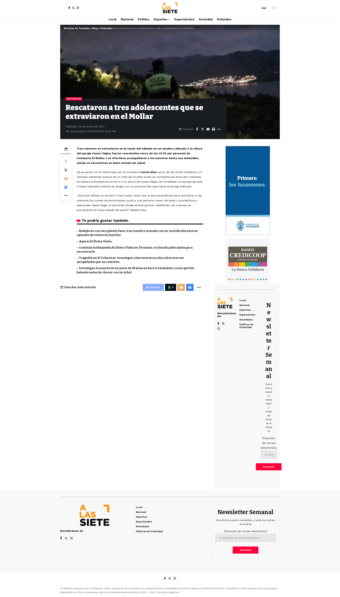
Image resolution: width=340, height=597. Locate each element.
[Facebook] (69, 7)
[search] (257, 8)
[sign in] (63, 8)
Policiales (74, 98)
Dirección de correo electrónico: (269, 443)
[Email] (207, 129)
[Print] (213, 129)
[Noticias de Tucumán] (170, 8)
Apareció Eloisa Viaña (95, 241)
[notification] (252, 8)
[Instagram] (78, 7)
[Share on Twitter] (202, 129)
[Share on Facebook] (196, 129)
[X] (73, 7)
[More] (218, 129)
